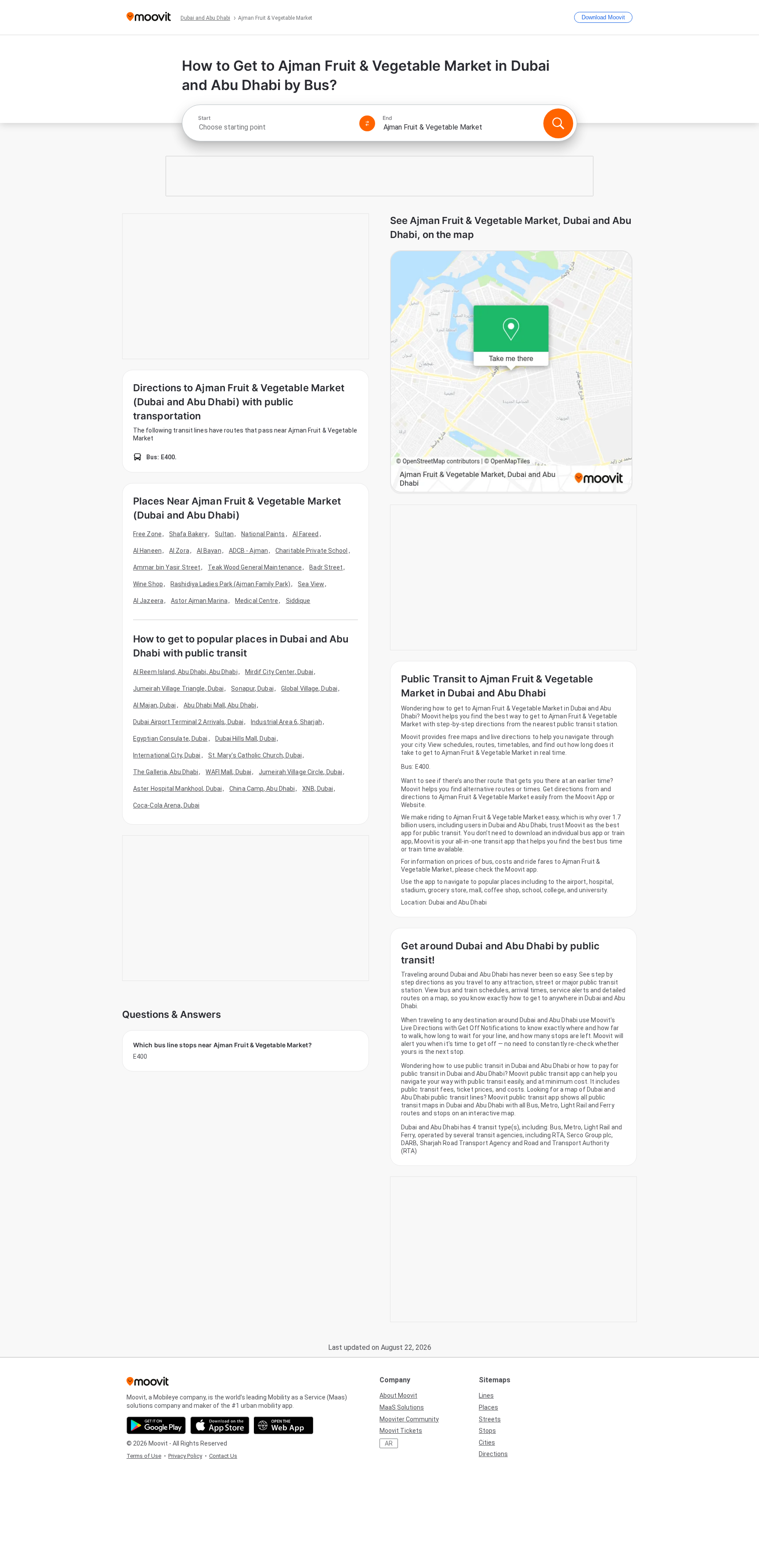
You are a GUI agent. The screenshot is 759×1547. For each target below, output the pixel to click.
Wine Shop (148, 584)
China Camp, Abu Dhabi (262, 788)
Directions (493, 1453)
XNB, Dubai (317, 788)
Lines (486, 1395)
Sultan (224, 533)
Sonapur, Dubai (252, 688)
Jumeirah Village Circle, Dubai (300, 771)
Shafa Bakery (188, 533)
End (387, 118)
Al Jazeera (148, 600)
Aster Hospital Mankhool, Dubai (177, 788)
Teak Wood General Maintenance (255, 567)
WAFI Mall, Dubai (228, 771)
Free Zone (147, 533)
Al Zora (179, 550)
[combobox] (275, 127)
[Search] (558, 123)
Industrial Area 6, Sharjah (286, 721)
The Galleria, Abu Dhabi (165, 771)
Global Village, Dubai (309, 688)
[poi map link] (511, 372)
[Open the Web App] (283, 1425)
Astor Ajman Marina (199, 600)
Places (488, 1407)
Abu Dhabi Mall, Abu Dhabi (220, 705)
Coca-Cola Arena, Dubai (166, 805)
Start (204, 118)
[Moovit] (148, 17)
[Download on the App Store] (219, 1425)
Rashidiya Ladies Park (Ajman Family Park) (230, 584)
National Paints (263, 533)
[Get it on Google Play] (156, 1425)
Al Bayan (209, 550)
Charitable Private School (311, 550)
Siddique (298, 600)
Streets (490, 1419)
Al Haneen (147, 550)
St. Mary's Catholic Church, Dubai (255, 755)
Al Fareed (306, 533)
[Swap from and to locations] (367, 123)
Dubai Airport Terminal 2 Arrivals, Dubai (188, 721)
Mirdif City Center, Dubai (279, 671)
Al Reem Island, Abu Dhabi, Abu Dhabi (185, 671)
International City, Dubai (167, 755)
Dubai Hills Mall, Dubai (245, 738)
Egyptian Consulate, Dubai (170, 738)
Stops (487, 1430)
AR (389, 1443)
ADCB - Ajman (248, 550)
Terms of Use (143, 1456)
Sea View (311, 584)
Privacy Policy (185, 1456)
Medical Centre (256, 600)
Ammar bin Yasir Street (166, 567)
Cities (487, 1442)
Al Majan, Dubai (154, 705)
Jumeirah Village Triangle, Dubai (178, 688)
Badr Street (326, 567)
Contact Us (223, 1456)
